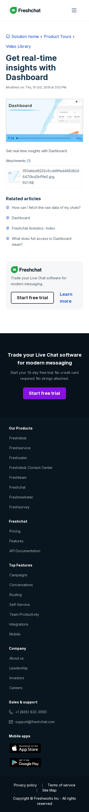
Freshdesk (18, 438)
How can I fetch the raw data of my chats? (46, 207)
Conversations (21, 585)
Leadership (18, 668)
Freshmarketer (21, 497)
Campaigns (18, 575)
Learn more (66, 298)
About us (16, 658)
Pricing (15, 531)
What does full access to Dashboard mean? (41, 241)
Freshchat (17, 487)
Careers (15, 688)
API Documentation (24, 551)
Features (16, 541)
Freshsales (18, 458)
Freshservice (20, 448)
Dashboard (21, 218)
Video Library (18, 46)
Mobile (15, 634)
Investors (16, 678)
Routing (15, 595)
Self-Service (19, 604)
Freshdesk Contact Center (31, 467)
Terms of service (61, 785)
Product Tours (57, 36)
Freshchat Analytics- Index (33, 228)
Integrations (18, 624)
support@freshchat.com (35, 722)
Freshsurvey (19, 507)
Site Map (49, 790)
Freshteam (17, 477)
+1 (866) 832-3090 (31, 712)
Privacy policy (25, 785)
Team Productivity (24, 614)
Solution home (24, 36)
